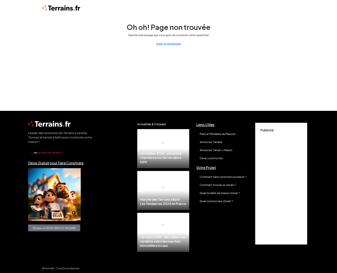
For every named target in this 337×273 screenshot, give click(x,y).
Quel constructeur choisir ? (216, 201)
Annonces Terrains (211, 142)
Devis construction (211, 158)
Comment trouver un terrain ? (218, 184)
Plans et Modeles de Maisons (218, 133)
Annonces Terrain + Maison (216, 150)
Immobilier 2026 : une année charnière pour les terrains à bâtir (161, 157)
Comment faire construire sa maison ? (223, 176)
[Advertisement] (281, 186)
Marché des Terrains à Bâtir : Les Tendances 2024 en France (163, 201)
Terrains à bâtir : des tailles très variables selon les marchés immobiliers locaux (163, 241)
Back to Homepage (168, 43)
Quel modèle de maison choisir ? (220, 193)
